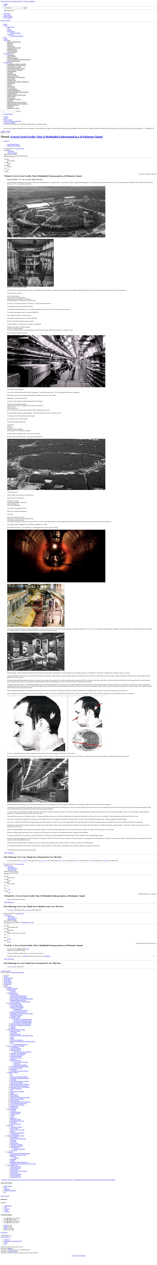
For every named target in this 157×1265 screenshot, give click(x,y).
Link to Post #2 (20, 864)
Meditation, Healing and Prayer (18, 1155)
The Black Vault (11, 80)
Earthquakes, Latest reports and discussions (21, 1013)
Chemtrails (13, 1079)
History (12, 1038)
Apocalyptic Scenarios (16, 1127)
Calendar (9, 30)
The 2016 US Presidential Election (23, 1019)
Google (6, 1210)
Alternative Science (15, 1050)
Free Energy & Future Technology (23, 1051)
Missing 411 (13, 1118)
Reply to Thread (5, 131)
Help (5, 5)
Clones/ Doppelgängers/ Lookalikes (19, 1081)
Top (23, 972)
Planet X (12, 1131)
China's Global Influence (16, 1006)
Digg (5, 1207)
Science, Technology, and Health (12, 121)
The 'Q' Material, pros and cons (18, 1103)
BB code (6, 1225)
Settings (6, 976)
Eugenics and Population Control (19, 1085)
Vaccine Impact (11, 98)
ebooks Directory (11, 56)
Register (6, 4)
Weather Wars (14, 1106)
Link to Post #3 (20, 913)
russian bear (7, 1189)
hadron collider (8, 1186)
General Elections (15, 1018)
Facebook (6, 1211)
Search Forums (8, 982)
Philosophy (13, 1159)
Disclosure (13, 1140)
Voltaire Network (11, 74)
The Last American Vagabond (15, 70)
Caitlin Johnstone (11, 71)
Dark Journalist (11, 78)
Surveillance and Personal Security (19, 1071)
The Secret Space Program (17, 1105)
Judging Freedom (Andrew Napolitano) (17, 104)
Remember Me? (10, 10)
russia (5, 1187)
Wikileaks (13, 1028)
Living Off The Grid (12, 1165)
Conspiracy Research (12, 1072)
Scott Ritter (10, 101)
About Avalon (10, 46)
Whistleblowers (14, 1107)
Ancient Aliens (14, 1143)
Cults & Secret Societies (16, 1082)
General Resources (12, 993)
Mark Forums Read (15, 33)
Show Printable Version (13, 144)
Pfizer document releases (13, 61)
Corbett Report (11, 83)
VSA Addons (75, 1255)
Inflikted (83, 1255)
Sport (11, 1043)
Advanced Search (8, 114)
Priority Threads (14, 994)
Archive (6, 1242)
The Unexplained (11, 1109)
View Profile (11, 151)
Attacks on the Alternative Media (18, 1077)
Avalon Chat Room (12, 50)
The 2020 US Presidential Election (23, 1021)
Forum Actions (11, 31)
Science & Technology (10, 122)
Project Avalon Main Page (14, 42)
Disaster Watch (18, 1009)
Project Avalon (8, 119)
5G (11, 1074)
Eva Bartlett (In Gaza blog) (14, 99)
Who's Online (7, 981)
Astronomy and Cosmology (17, 1054)
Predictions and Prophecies (17, 1132)
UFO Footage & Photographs (18, 1138)
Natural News (10, 86)
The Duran (10, 106)
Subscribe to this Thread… (14, 145)
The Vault (13, 991)
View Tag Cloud (5, 1196)
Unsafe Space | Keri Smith (14, 67)
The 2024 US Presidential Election (23, 1022)
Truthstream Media (12, 93)
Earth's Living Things (16, 1057)
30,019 (9, 939)
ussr (5, 1192)
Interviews (10, 45)
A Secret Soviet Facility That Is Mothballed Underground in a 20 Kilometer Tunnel (56, 136)
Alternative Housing (15, 1166)
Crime (12, 1037)
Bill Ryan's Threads (12, 988)
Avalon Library (8, 53)
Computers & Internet (16, 1056)
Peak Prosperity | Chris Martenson (16, 77)
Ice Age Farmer (11, 87)
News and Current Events (14, 1003)
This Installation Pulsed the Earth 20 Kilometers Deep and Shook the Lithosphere (94, 1179)
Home (5, 24)
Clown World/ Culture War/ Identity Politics (21, 1035)
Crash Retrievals (14, 1147)
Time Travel (13, 1122)
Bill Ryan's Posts (8, 16)
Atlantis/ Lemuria (14, 1113)
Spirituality (10, 1152)
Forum (5, 25)
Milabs (12, 1093)
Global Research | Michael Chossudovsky (18, 81)
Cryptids (12, 1115)
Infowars (9, 84)
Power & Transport (15, 1175)
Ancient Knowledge (15, 1112)
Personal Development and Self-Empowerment (22, 1041)
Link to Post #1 (20, 148)
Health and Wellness (15, 1060)
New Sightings (14, 1137)
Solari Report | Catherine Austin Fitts (16, 64)
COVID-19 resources (12, 58)
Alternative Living (15, 1031)
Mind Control (13, 1094)
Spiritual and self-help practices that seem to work (23, 1163)
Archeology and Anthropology (18, 1053)
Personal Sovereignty (15, 1174)
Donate (6, 39)
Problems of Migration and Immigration (20, 1023)
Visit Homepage (12, 870)
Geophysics (13, 1059)
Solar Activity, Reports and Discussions (20, 1025)
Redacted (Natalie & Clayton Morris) (16, 102)
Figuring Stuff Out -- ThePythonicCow (20, 1001)
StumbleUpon (7, 1205)
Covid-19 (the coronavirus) (21, 1062)
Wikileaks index (11, 96)
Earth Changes (14, 1128)
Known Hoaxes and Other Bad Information (21, 998)
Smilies (6, 1227)
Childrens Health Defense (14, 90)
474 (8, 169)
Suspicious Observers (12, 76)
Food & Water (14, 1172)
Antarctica (13, 1110)
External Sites (7, 62)
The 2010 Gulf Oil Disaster (21, 1010)
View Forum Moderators (16, 36)
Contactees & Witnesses (16, 1146)
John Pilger (10, 73)
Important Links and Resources (18, 996)
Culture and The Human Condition (16, 1029)
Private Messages (8, 978)
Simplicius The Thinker (13, 108)
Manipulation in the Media (17, 1091)
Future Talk (10, 1125)
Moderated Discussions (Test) (18, 1000)
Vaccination (17, 1063)
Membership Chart (12, 49)
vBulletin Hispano (13, 1251)
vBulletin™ (10, 1248)
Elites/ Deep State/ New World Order (20, 1084)
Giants (12, 1116)
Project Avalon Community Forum (13, 1241)
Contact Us (7, 1239)
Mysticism (13, 1156)
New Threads (7, 15)
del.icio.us (6, 1208)
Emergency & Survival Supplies (18, 1171)
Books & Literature (15, 1034)
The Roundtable (11, 990)
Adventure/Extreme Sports (20, 1044)
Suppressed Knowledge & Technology (20, 1102)
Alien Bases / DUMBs (16, 1144)
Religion (12, 1160)
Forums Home (7, 984)
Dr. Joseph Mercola (12, 89)
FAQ (8, 28)
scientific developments (10, 1190)
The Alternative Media (16, 1004)
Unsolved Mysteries (15, 1124)
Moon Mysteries (14, 1096)
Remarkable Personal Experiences (19, 1162)
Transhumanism (14, 1134)
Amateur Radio (14, 1169)
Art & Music (13, 1032)
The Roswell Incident (19, 1149)
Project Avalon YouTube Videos (18, 997)
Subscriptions (7, 979)
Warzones (13, 1026)
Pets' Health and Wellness (20, 1065)
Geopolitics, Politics (15, 1016)
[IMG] (5, 1228)
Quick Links (10, 34)
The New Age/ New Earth (17, 1130)
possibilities (47, 956)
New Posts (6, 13)
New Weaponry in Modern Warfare (19, 1066)
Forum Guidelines (12, 52)
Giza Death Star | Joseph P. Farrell (16, 68)
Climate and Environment (17, 1007)
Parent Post (153, 902)
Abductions (13, 1141)
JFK (11, 1090)
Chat (5, 37)
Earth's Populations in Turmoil (18, 1012)
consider (26, 956)
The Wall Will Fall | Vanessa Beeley (16, 65)
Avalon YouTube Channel (14, 47)
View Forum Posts (12, 153)
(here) (27, 949)
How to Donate (8, 17)
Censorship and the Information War (19, 1078)
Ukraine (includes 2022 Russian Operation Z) (19, 59)
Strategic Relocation (15, 1177)
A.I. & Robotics (14, 1047)
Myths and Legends (15, 1119)
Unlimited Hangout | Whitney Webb (16, 95)
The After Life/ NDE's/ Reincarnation (20, 1153)
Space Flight (13, 1069)
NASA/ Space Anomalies (17, 1099)
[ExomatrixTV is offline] (27, 922)
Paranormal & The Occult (17, 1121)
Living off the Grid (15, 1168)
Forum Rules (4, 1232)
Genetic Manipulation (16, 1088)
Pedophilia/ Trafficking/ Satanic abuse (20, 1097)
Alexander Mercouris (12, 105)
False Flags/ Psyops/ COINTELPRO (20, 1087)
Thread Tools (6, 141)
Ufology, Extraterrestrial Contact (15, 1135)
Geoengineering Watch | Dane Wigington (17, 92)
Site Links (6, 40)
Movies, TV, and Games (16, 1040)
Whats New (10, 43)
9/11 (11, 1075)
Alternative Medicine (15, 1049)
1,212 (8, 889)
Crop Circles (13, 1150)
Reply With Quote (9, 852)
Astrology (16, 1158)
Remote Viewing (14, 1100)
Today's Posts (10, 27)
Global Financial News (16, 1015)
